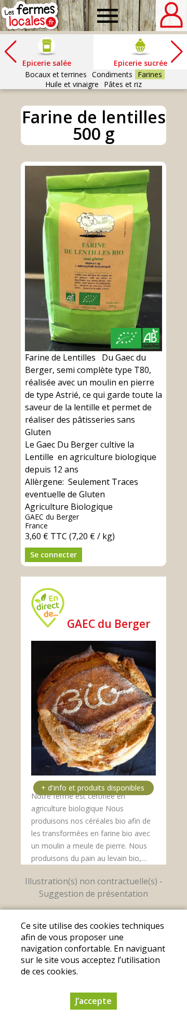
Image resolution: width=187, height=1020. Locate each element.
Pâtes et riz (123, 84)
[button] (176, 51)
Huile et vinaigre (72, 84)
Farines (150, 74)
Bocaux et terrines (56, 74)
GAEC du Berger (108, 623)
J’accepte (93, 1001)
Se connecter (53, 554)
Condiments (112, 74)
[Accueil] (30, 15)
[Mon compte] (171, 15)
